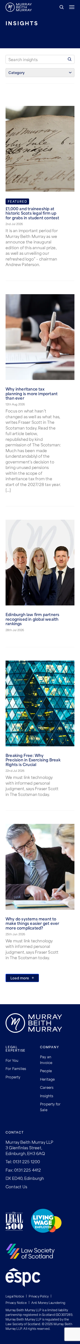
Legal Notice (15, 1296)
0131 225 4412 (27, 1170)
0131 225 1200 (26, 1161)
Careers (46, 1087)
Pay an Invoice (46, 1059)
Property (13, 1076)
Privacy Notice (16, 1302)
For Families (16, 1068)
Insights (46, 1095)
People (46, 1070)
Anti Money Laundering (48, 1302)
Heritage (47, 1079)
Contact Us (16, 1186)
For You (12, 1060)
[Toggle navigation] (69, 7)
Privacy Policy (39, 1296)
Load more (19, 977)
